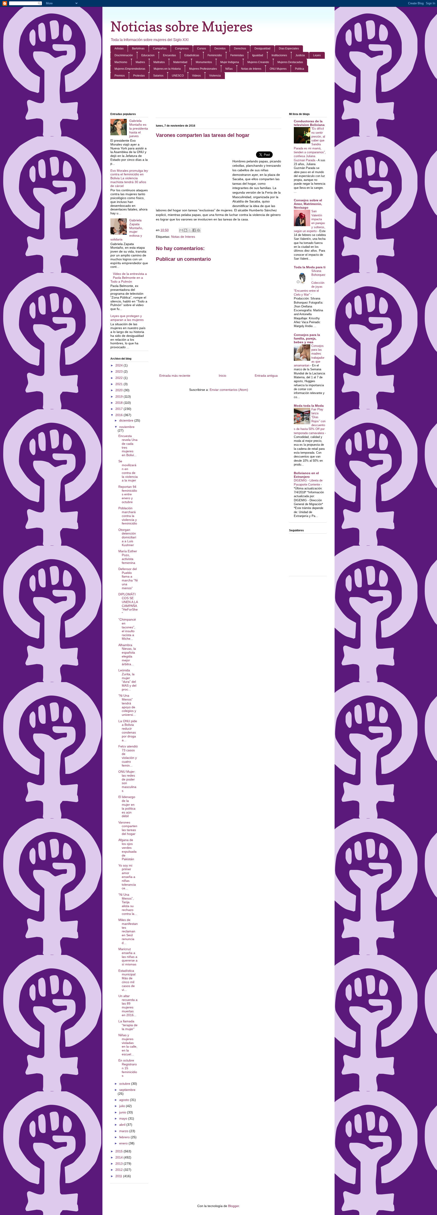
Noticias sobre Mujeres (181, 26)
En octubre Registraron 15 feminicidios (127, 1068)
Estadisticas (191, 55)
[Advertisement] (218, 96)
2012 (119, 1170)
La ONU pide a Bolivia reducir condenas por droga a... (127, 730)
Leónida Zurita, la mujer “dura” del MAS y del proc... (127, 679)
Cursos (201, 48)
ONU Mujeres (278, 68)
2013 (119, 1163)
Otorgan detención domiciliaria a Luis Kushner (127, 537)
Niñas (229, 68)
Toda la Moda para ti (309, 267)
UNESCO (178, 75)
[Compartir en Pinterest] (198, 230)
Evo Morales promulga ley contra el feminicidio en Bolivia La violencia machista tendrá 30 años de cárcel (129, 178)
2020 (119, 390)
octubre (125, 1083)
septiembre (127, 1090)
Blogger (233, 1206)
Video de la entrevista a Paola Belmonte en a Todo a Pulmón (128, 277)
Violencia (215, 75)
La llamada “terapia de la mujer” (127, 1025)
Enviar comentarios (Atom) (229, 389)
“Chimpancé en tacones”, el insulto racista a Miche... (127, 629)
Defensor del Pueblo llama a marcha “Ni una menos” (128, 578)
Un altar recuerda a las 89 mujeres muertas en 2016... (127, 1005)
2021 (119, 384)
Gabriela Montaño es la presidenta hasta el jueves (138, 128)
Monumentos (204, 62)
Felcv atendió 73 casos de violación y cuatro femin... (128, 755)
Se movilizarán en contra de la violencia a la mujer (128, 470)
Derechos (240, 48)
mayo (123, 1118)
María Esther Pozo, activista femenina (127, 556)
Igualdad (257, 55)
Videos (196, 75)
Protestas (139, 75)
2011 (119, 1176)
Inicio (222, 375)
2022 (119, 378)
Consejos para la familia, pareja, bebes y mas (307, 338)
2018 (119, 402)
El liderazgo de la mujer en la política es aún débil (126, 806)
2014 (119, 1157)
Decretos (220, 48)
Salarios (158, 75)
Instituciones (279, 55)
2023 (119, 371)
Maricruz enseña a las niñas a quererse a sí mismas (127, 956)
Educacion (148, 55)
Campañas (160, 48)
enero (124, 1143)
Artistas (119, 48)
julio (122, 1106)
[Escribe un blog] (185, 230)
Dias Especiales (289, 48)
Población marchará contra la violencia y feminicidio (127, 515)
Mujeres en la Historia (167, 68)
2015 (119, 1151)
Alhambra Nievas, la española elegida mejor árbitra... (127, 654)
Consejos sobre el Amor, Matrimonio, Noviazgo (308, 203)
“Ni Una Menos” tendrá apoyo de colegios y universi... (127, 705)
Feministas (237, 55)
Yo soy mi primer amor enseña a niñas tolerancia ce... (127, 877)
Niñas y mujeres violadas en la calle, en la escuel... (127, 1044)
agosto (124, 1100)
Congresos (182, 48)
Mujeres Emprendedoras (129, 68)
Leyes (317, 55)
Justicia (300, 55)
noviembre (127, 427)
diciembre (126, 420)
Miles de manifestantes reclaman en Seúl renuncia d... (128, 931)
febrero (125, 1137)
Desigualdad (262, 48)
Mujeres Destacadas (290, 62)
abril (122, 1124)
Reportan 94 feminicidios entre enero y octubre (127, 494)
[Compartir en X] (190, 230)
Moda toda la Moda (309, 405)
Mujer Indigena (229, 62)
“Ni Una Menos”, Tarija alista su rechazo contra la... (127, 904)
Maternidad (180, 62)
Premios (119, 75)
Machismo (120, 62)
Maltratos (159, 62)
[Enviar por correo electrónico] (181, 230)
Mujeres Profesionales (203, 68)
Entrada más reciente (174, 375)
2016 (119, 415)
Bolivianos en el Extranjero (306, 474)
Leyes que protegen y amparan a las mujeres (127, 318)
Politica (299, 68)
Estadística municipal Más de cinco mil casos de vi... (126, 980)
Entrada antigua (266, 375)
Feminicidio (215, 55)
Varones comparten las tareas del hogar (127, 828)
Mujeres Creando (258, 62)
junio (123, 1112)
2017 (119, 409)
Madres (140, 62)
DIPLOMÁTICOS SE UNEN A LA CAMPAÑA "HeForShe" (128, 603)
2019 (119, 396)
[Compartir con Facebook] (194, 230)
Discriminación (123, 55)
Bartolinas (138, 48)
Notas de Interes (251, 68)
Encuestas (169, 55)
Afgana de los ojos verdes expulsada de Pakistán (127, 849)
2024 (119, 365)
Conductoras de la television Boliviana (309, 123)
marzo (124, 1131)
